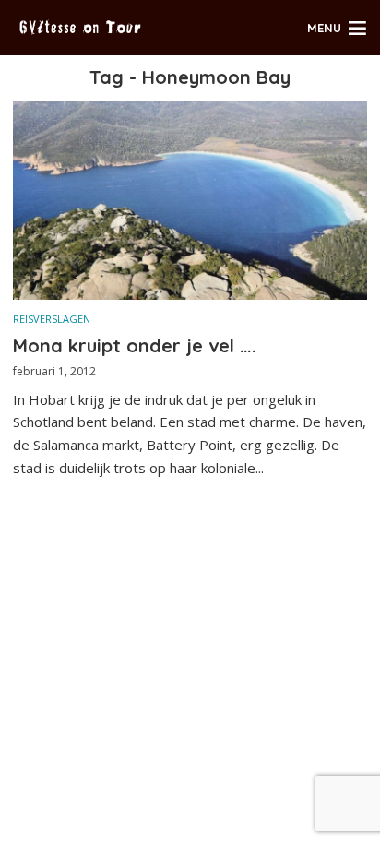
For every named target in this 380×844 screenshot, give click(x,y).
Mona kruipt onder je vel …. (134, 345)
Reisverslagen (51, 319)
